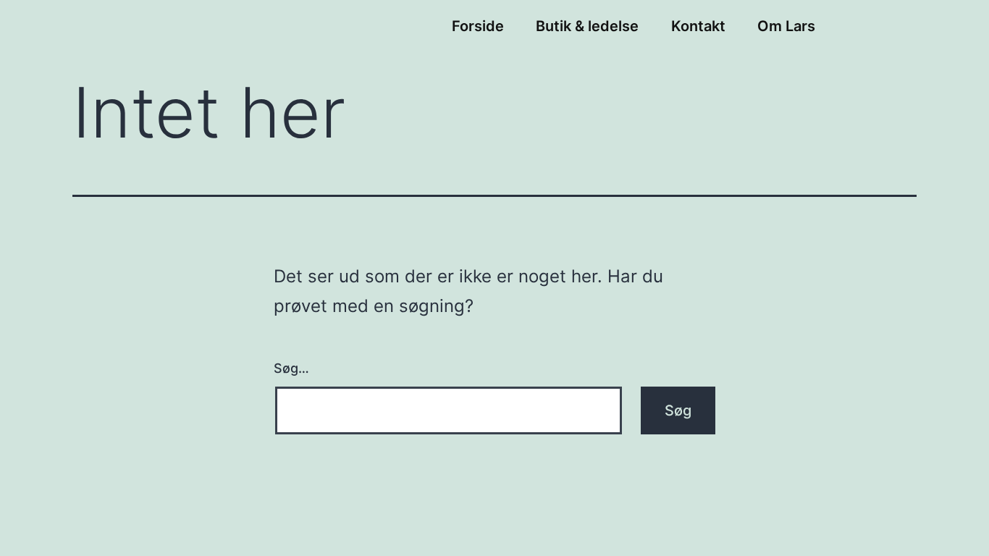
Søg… (291, 368)
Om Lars (786, 26)
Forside (478, 26)
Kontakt (698, 26)
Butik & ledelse (587, 26)
